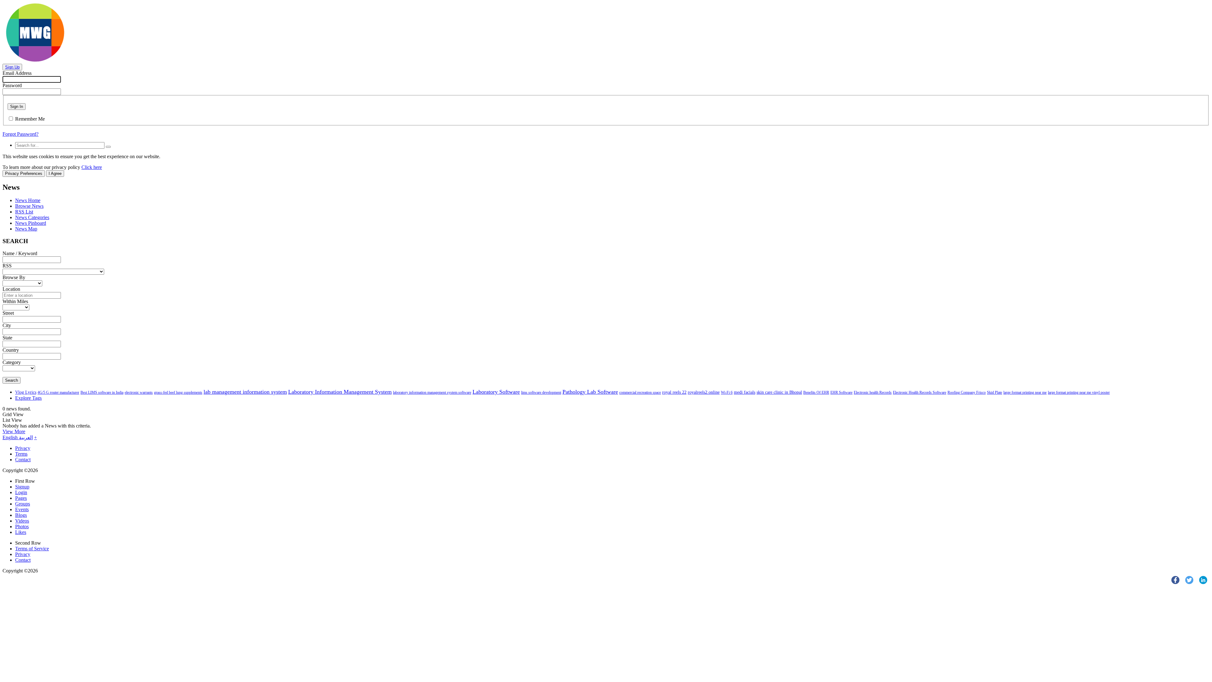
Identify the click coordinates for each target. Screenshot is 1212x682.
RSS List (24, 211)
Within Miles (15, 301)
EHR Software (841, 392)
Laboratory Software (496, 392)
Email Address (17, 73)
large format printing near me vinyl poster (1079, 392)
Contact (23, 459)
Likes (20, 532)
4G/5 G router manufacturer (58, 392)
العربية (26, 437)
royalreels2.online (704, 392)
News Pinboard (30, 223)
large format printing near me (1025, 392)
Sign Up (12, 67)
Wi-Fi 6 (727, 392)
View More (14, 431)
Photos (22, 526)
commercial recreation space (640, 392)
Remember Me (30, 119)
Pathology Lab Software (590, 392)
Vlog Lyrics (25, 392)
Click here (91, 167)
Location (11, 289)
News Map (26, 228)
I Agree (55, 173)
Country (11, 350)
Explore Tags (28, 398)
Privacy (22, 448)
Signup (22, 486)
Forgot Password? (21, 134)
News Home (27, 200)
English (11, 437)
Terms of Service (32, 548)
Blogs (21, 515)
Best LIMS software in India (101, 392)
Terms (21, 454)
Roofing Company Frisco (967, 392)
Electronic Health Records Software (919, 392)
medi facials (744, 392)
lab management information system (245, 392)
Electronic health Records (873, 392)
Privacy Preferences (23, 173)
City (7, 325)
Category (12, 362)
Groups (22, 503)
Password (12, 85)
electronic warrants (139, 392)
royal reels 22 (674, 392)
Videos (22, 520)
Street (8, 313)
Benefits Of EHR (816, 392)
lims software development (541, 392)
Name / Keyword (20, 253)
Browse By (14, 277)
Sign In (16, 106)
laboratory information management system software (432, 392)
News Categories (32, 217)
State (7, 337)
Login (21, 492)
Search (11, 380)
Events (22, 509)
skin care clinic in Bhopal (779, 392)
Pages (21, 498)
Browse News (29, 206)
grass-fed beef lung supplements (178, 392)
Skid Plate (994, 392)
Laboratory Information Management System (340, 392)
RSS (7, 265)
